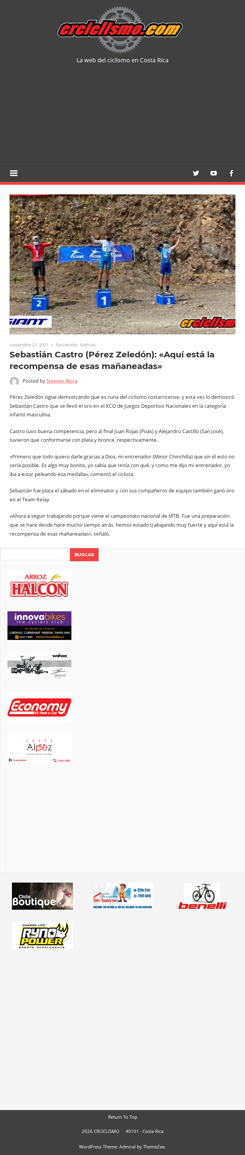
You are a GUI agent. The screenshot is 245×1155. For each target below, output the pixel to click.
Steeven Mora (61, 381)
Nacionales (67, 345)
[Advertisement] (122, 119)
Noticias (88, 345)
